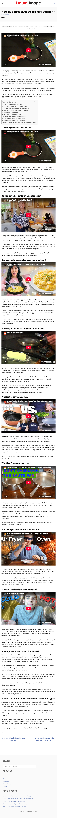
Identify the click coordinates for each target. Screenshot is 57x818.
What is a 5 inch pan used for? (12, 114)
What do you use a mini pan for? (12, 104)
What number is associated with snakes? (14, 801)
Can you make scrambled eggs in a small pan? (17, 108)
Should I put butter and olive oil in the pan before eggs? (20, 122)
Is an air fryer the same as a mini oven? (14, 116)
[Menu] (2, 3)
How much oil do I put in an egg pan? (14, 118)
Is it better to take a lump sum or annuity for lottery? (17, 796)
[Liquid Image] (28, 3)
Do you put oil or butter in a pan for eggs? (15, 106)
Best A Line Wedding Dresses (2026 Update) (15, 806)
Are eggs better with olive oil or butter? (15, 120)
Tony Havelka (6, 14)
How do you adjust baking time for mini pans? (17, 110)
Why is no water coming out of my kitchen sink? (16, 804)
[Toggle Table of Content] (34, 102)
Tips (2, 731)
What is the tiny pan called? (11, 112)
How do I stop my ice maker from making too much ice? (18, 798)
